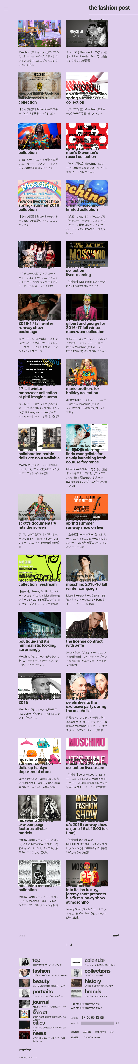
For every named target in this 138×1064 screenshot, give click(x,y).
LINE (102, 1017)
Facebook (97, 1017)
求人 (112, 1031)
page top (25, 1049)
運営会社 (75, 1031)
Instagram (83, 1017)
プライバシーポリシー (91, 1037)
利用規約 (75, 1037)
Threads (92, 1017)
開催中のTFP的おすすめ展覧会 (86, 1008)
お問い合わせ (100, 1031)
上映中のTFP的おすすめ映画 (85, 1004)
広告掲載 (87, 1031)
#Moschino (98, 20)
